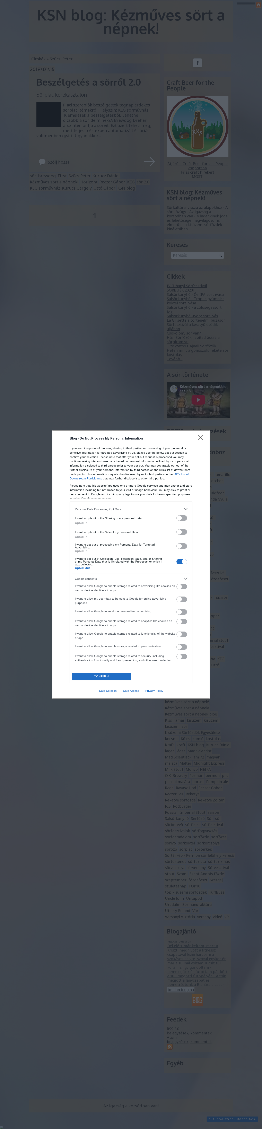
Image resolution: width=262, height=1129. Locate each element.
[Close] (202, 439)
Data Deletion (108, 690)
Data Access (131, 690)
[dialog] (131, 564)
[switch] (181, 518)
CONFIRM (101, 676)
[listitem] (131, 509)
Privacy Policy (154, 690)
